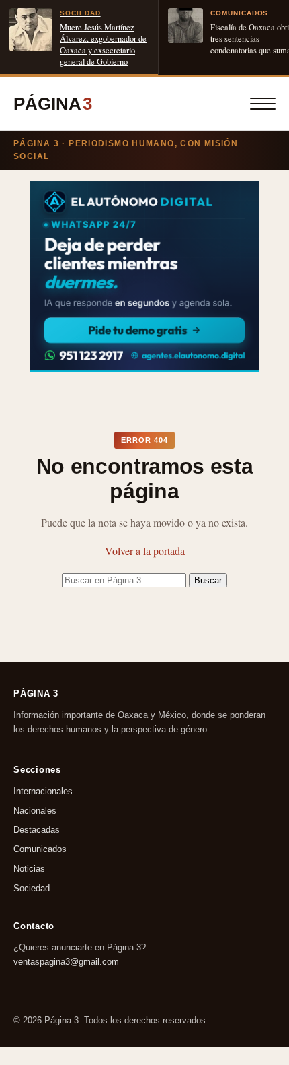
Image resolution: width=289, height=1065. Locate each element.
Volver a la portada (145, 551)
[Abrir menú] (263, 103)
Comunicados (40, 849)
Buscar (208, 580)
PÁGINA (52, 104)
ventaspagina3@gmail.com (66, 961)
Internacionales (43, 791)
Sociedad (31, 888)
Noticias (29, 869)
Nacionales (34, 811)
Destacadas (36, 830)
